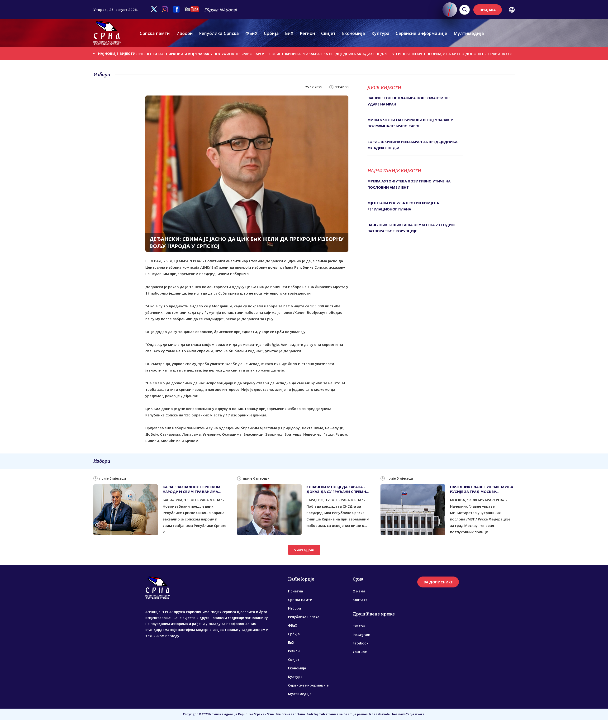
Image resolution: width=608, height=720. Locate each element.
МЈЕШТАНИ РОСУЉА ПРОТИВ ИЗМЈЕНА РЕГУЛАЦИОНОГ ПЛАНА (403, 205)
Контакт (360, 599)
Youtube (360, 651)
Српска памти (155, 33)
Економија (353, 33)
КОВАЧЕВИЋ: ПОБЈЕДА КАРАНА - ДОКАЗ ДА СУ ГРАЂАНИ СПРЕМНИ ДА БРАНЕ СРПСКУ (337, 489)
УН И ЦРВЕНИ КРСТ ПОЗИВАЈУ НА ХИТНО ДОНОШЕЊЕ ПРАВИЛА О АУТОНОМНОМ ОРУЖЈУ (438, 53)
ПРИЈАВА (488, 9)
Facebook (360, 643)
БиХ (289, 33)
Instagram (361, 634)
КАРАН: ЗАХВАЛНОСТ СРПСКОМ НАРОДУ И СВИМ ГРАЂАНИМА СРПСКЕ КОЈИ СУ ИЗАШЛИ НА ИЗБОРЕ (191, 489)
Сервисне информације (421, 33)
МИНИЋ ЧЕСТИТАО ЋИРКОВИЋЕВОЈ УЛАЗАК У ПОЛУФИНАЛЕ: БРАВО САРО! (163, 53)
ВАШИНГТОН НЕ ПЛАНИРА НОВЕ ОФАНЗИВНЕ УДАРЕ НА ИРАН (408, 100)
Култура (380, 33)
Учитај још (304, 550)
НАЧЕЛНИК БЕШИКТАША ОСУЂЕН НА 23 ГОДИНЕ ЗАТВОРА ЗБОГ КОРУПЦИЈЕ (411, 227)
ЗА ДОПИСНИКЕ (438, 582)
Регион (307, 33)
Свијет (328, 33)
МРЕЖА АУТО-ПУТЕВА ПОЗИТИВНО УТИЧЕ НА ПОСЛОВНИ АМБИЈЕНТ (409, 184)
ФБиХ (251, 33)
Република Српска (219, 33)
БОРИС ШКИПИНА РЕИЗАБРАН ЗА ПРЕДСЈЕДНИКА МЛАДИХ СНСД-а (294, 53)
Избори (184, 33)
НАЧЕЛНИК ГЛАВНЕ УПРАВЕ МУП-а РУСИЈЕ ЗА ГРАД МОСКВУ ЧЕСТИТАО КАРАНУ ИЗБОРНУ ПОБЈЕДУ (481, 489)
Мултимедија (469, 33)
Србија (271, 33)
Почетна (295, 591)
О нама (359, 591)
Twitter (359, 626)
